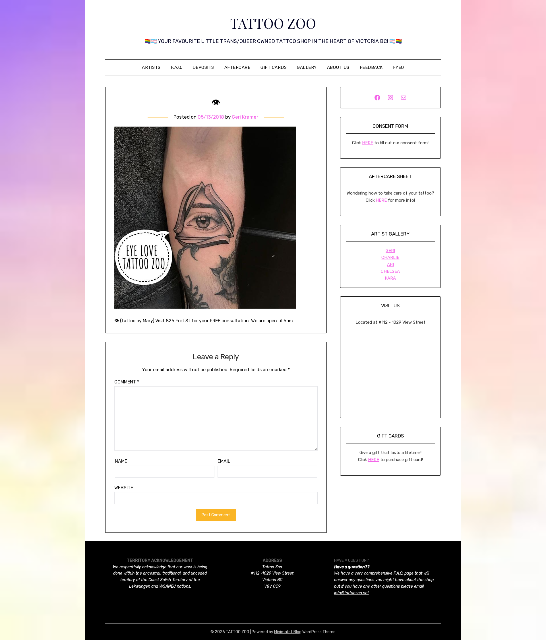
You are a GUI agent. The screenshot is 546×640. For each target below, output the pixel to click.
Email (224, 461)
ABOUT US (338, 67)
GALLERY (307, 67)
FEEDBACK (371, 67)
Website (123, 487)
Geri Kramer (245, 117)
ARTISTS (151, 67)
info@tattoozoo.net (351, 593)
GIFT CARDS (273, 67)
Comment (126, 382)
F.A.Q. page (404, 573)
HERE (367, 142)
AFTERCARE (237, 67)
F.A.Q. (176, 67)
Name (121, 461)
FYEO (398, 67)
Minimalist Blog (287, 631)
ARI (390, 264)
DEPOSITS (203, 67)
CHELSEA (390, 271)
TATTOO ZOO (273, 23)
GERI (390, 250)
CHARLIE (390, 257)
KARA (390, 278)
